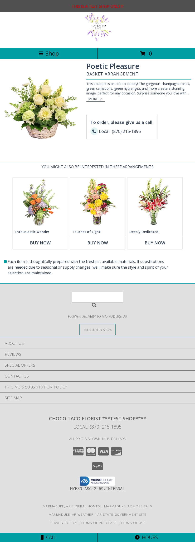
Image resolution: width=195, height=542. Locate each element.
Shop (52, 53)
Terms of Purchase (99, 523)
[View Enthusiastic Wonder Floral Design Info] (40, 203)
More (93, 99)
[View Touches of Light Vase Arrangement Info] (97, 203)
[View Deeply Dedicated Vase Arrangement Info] (154, 203)
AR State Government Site (122, 514)
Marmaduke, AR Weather (71, 514)
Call (50, 537)
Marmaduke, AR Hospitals (128, 506)
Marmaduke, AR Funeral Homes (71, 506)
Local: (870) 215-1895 (97, 427)
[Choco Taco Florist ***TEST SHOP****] (97, 40)
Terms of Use (133, 523)
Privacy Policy (63, 523)
